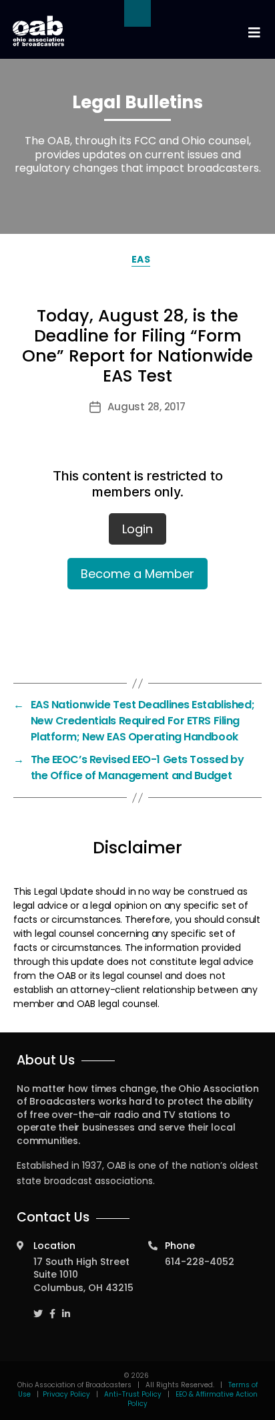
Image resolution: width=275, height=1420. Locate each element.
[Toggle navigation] (253, 33)
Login (137, 529)
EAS (141, 259)
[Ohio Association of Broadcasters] (38, 30)
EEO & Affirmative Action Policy (192, 1399)
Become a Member (137, 573)
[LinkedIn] (66, 1307)
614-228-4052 (199, 1261)
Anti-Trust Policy (133, 1394)
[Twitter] (38, 1307)
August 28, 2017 (146, 407)
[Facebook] (52, 1307)
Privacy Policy (66, 1394)
